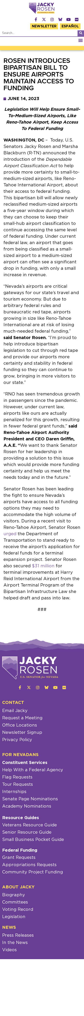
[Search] (81, 33)
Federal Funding (19, 850)
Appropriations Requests (29, 865)
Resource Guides (20, 818)
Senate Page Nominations (30, 799)
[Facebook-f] (36, 19)
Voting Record (17, 909)
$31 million (43, 566)
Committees (15, 902)
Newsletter (44, 26)
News (9, 927)
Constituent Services (24, 763)
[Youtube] (68, 19)
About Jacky (18, 887)
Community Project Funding (32, 872)
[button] (80, 40)
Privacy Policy (17, 740)
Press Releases (18, 935)
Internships (14, 792)
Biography (13, 895)
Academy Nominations (26, 806)
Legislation (13, 917)
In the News (15, 943)
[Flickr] (77, 19)
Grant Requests (19, 857)
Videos (9, 950)
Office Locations (19, 725)
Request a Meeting (22, 718)
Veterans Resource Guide (29, 825)
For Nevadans (20, 755)
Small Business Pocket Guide (33, 840)
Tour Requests (17, 784)
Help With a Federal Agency (32, 770)
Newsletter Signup (22, 732)
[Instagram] (52, 19)
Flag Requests (17, 777)
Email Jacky (15, 711)
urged (9, 534)
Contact (13, 702)
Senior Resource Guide (26, 832)
